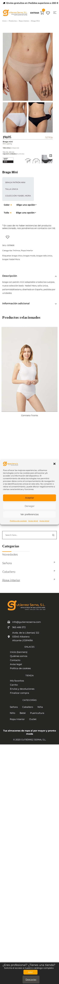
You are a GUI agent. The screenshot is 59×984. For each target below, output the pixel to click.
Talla (6, 212)
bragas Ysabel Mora (11, 259)
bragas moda (29, 255)
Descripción (9, 275)
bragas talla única (44, 255)
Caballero (8, 571)
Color (7, 204)
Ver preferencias (29, 514)
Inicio (4, 21)
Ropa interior (24, 21)
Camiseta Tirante (29, 415)
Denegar (29, 506)
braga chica (17, 255)
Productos (13, 21)
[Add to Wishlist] (15, 237)
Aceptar (29, 497)
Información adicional (16, 303)
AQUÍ (30, 972)
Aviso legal (33, 521)
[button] (54, 463)
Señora (7, 563)
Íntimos (16, 250)
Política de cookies (18, 521)
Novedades (10, 554)
